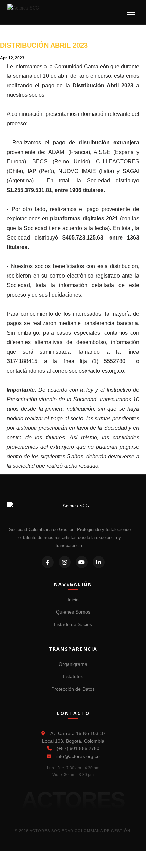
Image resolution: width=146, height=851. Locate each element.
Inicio (73, 599)
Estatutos (73, 676)
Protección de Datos (73, 689)
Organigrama (73, 664)
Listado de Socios (73, 624)
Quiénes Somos (73, 612)
